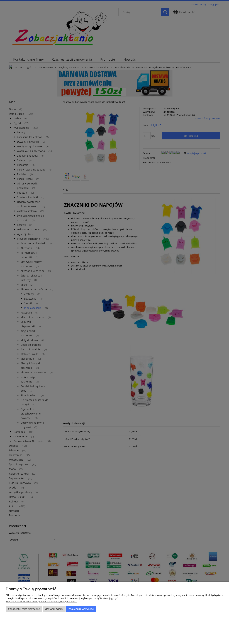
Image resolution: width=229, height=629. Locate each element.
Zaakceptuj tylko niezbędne (24, 608)
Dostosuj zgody (54, 608)
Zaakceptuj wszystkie (81, 608)
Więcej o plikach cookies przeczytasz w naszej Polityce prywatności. (41, 601)
